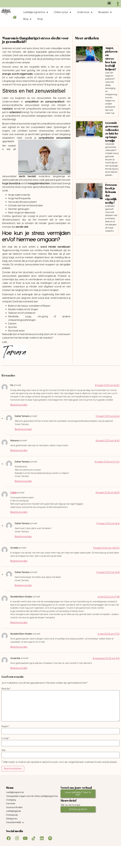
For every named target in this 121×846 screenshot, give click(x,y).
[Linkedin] (42, 838)
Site (3, 750)
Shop (40, 19)
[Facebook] (9, 838)
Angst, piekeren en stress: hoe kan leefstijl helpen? (111, 59)
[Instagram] (17, 838)
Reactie (6, 689)
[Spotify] (50, 838)
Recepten (103, 12)
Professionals (12, 815)
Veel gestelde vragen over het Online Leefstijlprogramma (32, 796)
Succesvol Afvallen (14, 807)
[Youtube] (25, 838)
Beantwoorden (18, 404)
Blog (25, 19)
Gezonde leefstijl (13, 822)
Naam (5, 726)
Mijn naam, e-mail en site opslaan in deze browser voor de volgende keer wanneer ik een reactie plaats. (60, 762)
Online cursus (61, 12)
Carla (13, 492)
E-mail (5, 738)
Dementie (10, 803)
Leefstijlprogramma (34, 12)
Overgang (11, 800)
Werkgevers (11, 818)
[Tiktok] (33, 838)
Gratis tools (83, 12)
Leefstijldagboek (13, 811)
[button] (109, 3)
